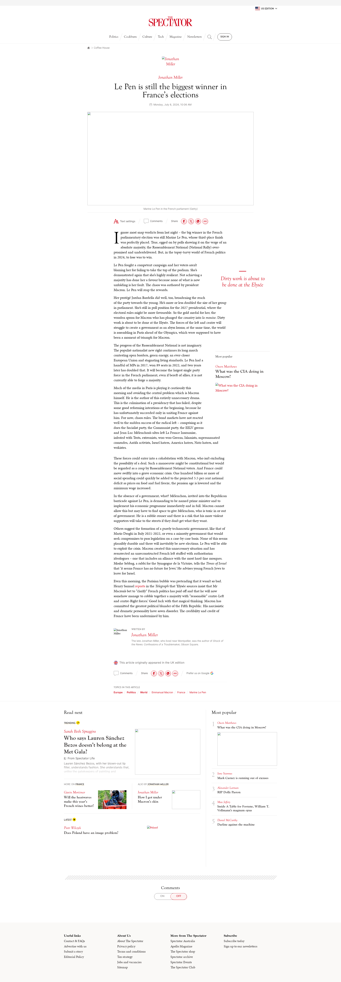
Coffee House (102, 47)
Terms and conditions (131, 678)
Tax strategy (124, 684)
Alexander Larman (228, 515)
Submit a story (73, 678)
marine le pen (198, 419)
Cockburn (130, 37)
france (181, 419)
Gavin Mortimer (74, 519)
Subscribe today (234, 668)
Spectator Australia (182, 668)
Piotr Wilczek (72, 555)
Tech (161, 37)
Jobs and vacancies (129, 689)
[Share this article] (205, 221)
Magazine (176, 37)
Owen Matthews (226, 450)
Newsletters (194, 37)
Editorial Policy (74, 684)
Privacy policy (126, 673)
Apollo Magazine (181, 673)
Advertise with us (75, 673)
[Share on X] (191, 221)
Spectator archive (181, 684)
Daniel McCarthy (227, 547)
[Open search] (210, 36)
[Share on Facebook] (184, 221)
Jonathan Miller (144, 361)
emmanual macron (162, 419)
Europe (118, 419)
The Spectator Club (182, 694)
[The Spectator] (170, 21)
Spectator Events (181, 689)
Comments (156, 221)
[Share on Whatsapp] (198, 221)
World (143, 419)
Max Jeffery (223, 529)
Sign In (224, 37)
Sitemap (122, 694)
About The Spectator (130, 668)
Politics (113, 37)
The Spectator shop (182, 678)
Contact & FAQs (74, 668)
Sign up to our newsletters (240, 673)
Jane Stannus (224, 500)
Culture (147, 37)
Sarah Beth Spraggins (80, 458)
